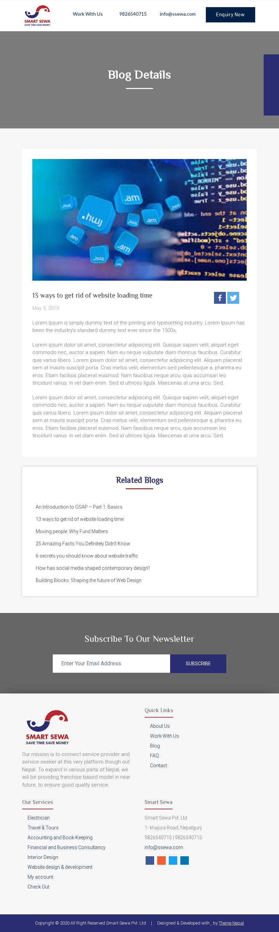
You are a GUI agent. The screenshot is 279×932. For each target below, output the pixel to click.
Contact (158, 765)
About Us (160, 726)
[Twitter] (233, 298)
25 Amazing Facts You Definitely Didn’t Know (83, 543)
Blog (155, 746)
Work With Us (88, 14)
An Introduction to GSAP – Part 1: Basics (79, 507)
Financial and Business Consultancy (66, 847)
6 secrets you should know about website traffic (87, 556)
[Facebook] (220, 298)
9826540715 (133, 14)
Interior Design (43, 857)
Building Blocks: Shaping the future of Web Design (89, 580)
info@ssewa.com (178, 14)
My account (40, 877)
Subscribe (198, 663)
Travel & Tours (43, 827)
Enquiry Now (230, 14)
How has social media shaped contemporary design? (93, 568)
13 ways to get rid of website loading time (80, 519)
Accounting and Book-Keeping (60, 837)
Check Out (38, 887)
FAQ (154, 755)
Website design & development (60, 867)
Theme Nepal (231, 923)
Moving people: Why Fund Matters (72, 531)
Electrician (39, 818)
